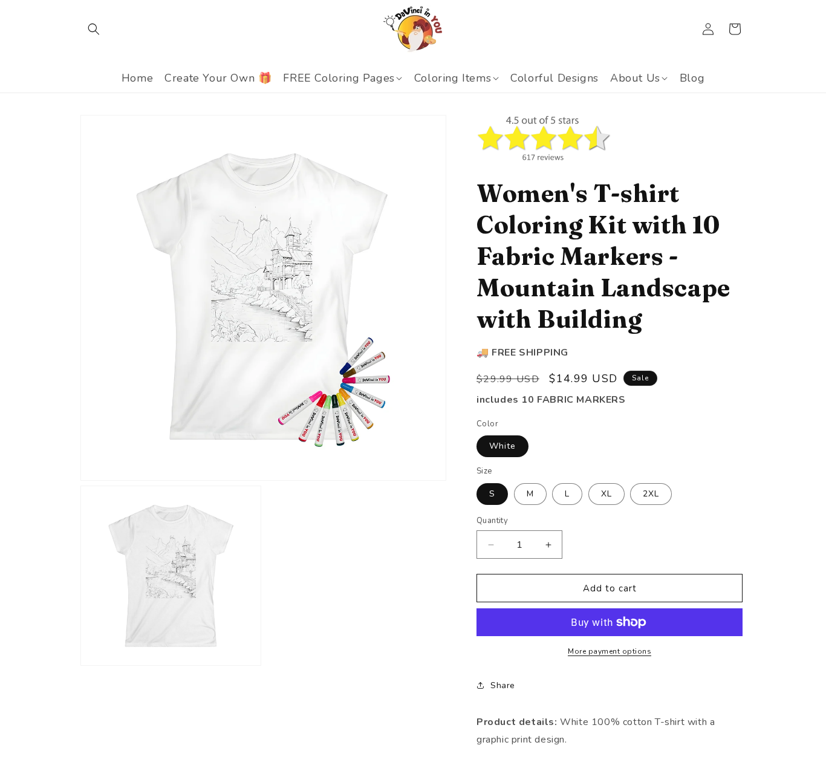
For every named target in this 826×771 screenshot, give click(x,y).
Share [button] (502, 685)
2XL (651, 493)
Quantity (492, 520)
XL (606, 493)
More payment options (609, 651)
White (502, 446)
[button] (93, 29)
